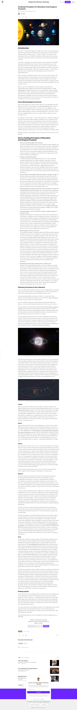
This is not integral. (23, 660)
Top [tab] (19, 657)
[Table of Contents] (1, 355)
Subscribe (68, 2)
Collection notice (46, 702)
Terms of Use (44, 694)
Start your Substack (35, 704)
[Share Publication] (63, 2)
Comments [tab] (21, 643)
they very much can (53, 298)
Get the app (44, 704)
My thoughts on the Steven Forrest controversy (27, 662)
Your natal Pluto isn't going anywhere (27, 668)
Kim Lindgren (23, 13)
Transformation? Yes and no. (23, 670)
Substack (33, 707)
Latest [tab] (22, 657)
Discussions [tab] (27, 657)
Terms (41, 702)
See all (20, 685)
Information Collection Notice (38, 695)
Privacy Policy (47, 695)
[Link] (16, 48)
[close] (49, 678)
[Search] (61, 2)
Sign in (73, 2)
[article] (38, 663)
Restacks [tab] (25, 643)
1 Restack (27, 631)
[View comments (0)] (23, 17)
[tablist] (23, 643)
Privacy (38, 702)
